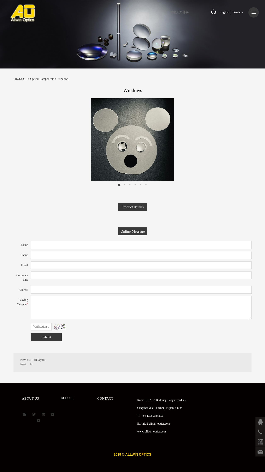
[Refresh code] (60, 327)
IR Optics (39, 360)
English (224, 12)
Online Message (132, 231)
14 (31, 364)
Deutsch (237, 12)
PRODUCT (20, 78)
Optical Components (42, 78)
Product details (132, 207)
